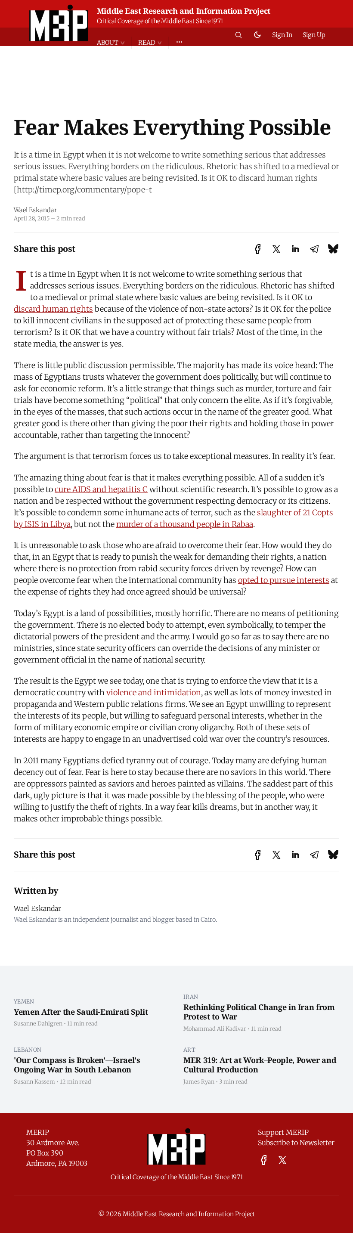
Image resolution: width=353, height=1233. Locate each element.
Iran (190, 996)
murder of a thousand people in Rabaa (184, 524)
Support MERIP (283, 1132)
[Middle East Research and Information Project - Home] (59, 22)
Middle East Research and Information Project (183, 11)
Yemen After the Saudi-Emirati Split (81, 1012)
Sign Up (314, 35)
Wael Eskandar (35, 210)
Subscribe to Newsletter (296, 1142)
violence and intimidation (153, 692)
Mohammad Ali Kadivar (214, 1028)
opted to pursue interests (283, 580)
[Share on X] (276, 249)
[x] (282, 1160)
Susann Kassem (34, 1081)
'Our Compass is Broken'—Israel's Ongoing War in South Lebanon (77, 1065)
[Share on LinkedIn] (295, 249)
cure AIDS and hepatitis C (101, 489)
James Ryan (198, 1081)
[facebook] (263, 1160)
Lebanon (27, 1049)
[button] (114, 43)
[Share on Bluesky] (333, 248)
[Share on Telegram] (314, 249)
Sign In (282, 35)
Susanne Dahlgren (38, 1023)
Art (189, 1049)
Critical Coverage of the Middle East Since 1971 (160, 21)
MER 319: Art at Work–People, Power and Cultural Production (259, 1065)
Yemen (24, 1001)
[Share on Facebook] (257, 249)
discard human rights (53, 309)
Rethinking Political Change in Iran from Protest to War (259, 1012)
